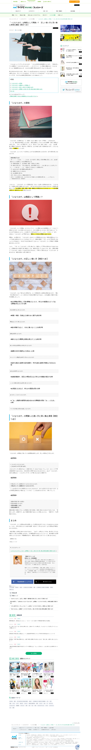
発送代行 (41, 744)
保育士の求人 (52, 743)
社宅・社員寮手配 (54, 744)
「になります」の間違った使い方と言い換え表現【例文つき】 (27, 89)
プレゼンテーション (41, 705)
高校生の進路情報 (29, 737)
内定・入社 (37, 727)
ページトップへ (77, 723)
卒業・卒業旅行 (44, 727)
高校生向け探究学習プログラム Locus (38, 737)
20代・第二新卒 (41, 742)
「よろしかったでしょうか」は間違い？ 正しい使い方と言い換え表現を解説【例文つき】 (33, 550)
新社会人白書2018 (32, 703)
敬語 (34, 587)
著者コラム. (11, 589)
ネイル (47, 705)
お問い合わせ (54, 729)
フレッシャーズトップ (13, 18)
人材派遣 (28, 742)
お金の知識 (51, 727)
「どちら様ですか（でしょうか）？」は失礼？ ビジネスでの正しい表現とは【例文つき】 (32, 606)
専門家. (51, 587)
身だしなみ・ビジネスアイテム (34, 15)
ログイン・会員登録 (75, 1)
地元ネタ (21, 703)
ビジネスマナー (24, 18)
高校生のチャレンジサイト (45, 738)
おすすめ (11, 701)
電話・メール (14, 15)
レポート (25, 703)
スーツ (14, 703)
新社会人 (16, 587)
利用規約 (30, 729)
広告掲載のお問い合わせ (45, 729)
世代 (35, 705)
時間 (13, 707)
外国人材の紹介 (75, 743)
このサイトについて (23, 729)
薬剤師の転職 (28, 743)
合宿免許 (39, 1)
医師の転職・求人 (46, 743)
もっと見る (34, 653)
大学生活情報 (62, 738)
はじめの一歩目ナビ (47, 1)
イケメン (40, 703)
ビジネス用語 (52, 15)
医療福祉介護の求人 (61, 736)
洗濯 (10, 703)
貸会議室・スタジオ (47, 744)
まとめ (12, 91)
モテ (10, 707)
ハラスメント (51, 705)
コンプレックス (12, 705)
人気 (29, 705)
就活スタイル (23, 1)
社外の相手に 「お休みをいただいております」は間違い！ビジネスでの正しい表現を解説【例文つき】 (34, 602)
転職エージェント (51, 742)
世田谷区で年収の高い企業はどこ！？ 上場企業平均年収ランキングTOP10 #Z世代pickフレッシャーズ (32, 633)
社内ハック (60, 15)
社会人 (21, 587)
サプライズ (51, 703)
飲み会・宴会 (22, 15)
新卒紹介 (46, 742)
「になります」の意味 (16, 83)
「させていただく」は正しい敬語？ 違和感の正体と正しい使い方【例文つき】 (29, 598)
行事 (26, 705)
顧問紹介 (76, 742)
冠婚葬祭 (17, 705)
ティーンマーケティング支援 (55, 738)
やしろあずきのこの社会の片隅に (22, 701)
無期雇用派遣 (57, 743)
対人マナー (45, 15)
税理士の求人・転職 (71, 742)
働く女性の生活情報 (69, 738)
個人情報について (36, 729)
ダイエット (22, 705)
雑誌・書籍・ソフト (76, 738)
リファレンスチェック (61, 744)
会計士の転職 (65, 742)
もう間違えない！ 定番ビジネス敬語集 (39, 701)
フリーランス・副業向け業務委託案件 (51, 736)
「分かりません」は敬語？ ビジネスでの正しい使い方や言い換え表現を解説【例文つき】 (32, 609)
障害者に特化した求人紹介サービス (39, 736)
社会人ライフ (12, 676)
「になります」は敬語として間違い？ (20, 85)
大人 (32, 705)
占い (47, 701)
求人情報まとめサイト (30, 738)
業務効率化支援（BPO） (35, 744)
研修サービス (28, 744)
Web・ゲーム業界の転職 (34, 742)
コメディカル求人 (39, 743)
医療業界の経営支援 (68, 743)
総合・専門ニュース (37, 738)
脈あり (30, 701)
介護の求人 (62, 743)
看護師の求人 (34, 743)
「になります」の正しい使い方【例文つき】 (22, 87)
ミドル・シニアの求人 (30, 736)
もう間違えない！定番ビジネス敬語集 (43, 587)
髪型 (37, 703)
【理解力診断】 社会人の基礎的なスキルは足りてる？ (23, 96)
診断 (21, 676)
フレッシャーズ (31, 1)
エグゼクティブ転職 (58, 742)
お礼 (44, 703)
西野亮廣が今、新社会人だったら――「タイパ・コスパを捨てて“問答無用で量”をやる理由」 (30, 620)
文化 (50, 701)
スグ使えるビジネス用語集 (28, 587)
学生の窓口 (15, 1)
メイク (17, 703)
